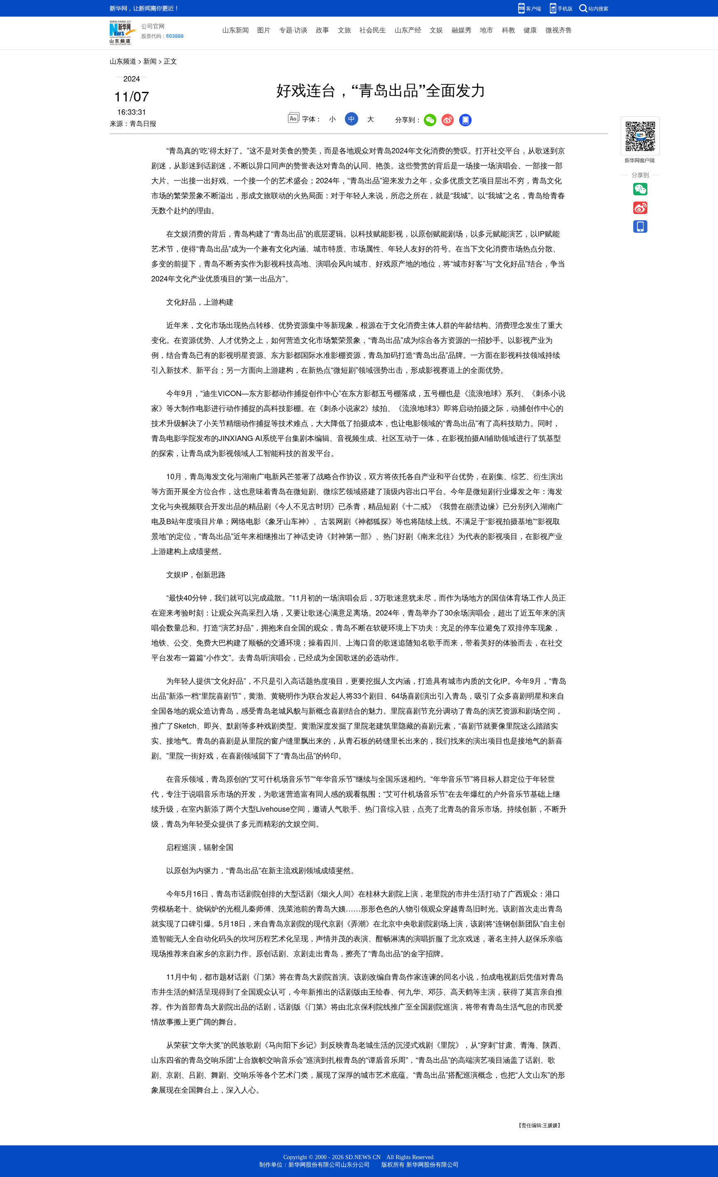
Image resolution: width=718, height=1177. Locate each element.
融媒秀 (462, 29)
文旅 (344, 29)
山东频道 (123, 61)
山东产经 (408, 29)
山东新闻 (235, 29)
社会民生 (372, 29)
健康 (530, 29)
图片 (263, 29)
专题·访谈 (293, 29)
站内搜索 (598, 8)
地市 (486, 29)
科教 (508, 29)
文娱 (436, 29)
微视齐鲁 (559, 29)
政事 (322, 29)
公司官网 (153, 26)
